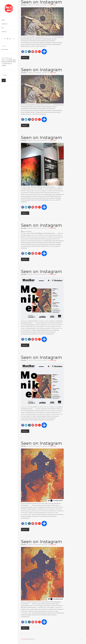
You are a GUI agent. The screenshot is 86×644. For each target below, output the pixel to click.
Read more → (25, 57)
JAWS (5, 63)
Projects (5, 24)
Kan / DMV (24, 639)
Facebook (2, 39)
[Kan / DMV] (9, 8)
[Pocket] (36, 51)
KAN (8, 63)
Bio (3, 27)
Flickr (5, 39)
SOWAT (4, 65)
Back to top (81, 639)
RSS (13, 39)
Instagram (10, 39)
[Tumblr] (29, 51)
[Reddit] (39, 51)
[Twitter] (26, 51)
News (3, 20)
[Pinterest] (32, 51)
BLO (7, 61)
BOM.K (4, 61)
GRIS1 (14, 61)
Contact (4, 31)
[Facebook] (22, 51)
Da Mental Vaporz (11, 60)
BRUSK (10, 61)
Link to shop (5, 49)
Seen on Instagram (41, 69)
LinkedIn (7, 39)
